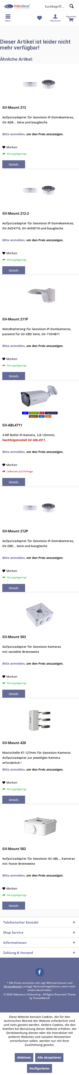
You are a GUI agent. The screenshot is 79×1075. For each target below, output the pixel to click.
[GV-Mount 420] (39, 721)
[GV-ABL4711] (39, 403)
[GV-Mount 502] (39, 827)
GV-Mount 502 (14, 849)
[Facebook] (39, 972)
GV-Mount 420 (14, 743)
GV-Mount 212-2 (15, 213)
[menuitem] (71, 18)
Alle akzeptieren (49, 1057)
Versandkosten (13, 986)
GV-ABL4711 (12, 425)
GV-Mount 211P (15, 319)
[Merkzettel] (39, 18)
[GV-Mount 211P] (39, 297)
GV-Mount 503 (14, 637)
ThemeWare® (41, 998)
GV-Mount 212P (15, 531)
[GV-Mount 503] (39, 615)
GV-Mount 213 (14, 107)
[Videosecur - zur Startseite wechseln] (19, 6)
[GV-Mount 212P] (39, 509)
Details (14, 164)
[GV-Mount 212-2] (39, 191)
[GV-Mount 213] (39, 85)
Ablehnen (24, 1057)
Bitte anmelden (13, 134)
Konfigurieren (39, 1068)
